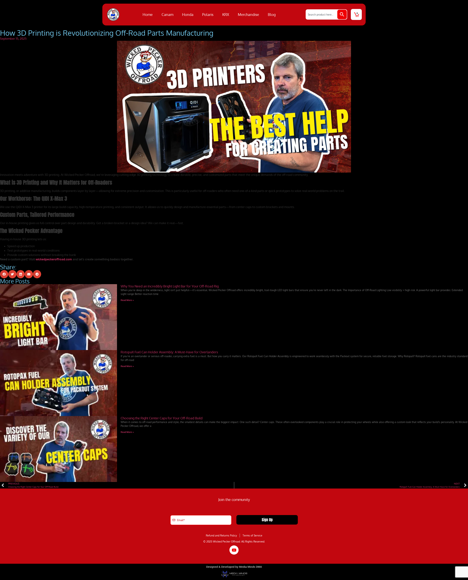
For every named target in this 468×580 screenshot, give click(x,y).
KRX (225, 14)
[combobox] (321, 14)
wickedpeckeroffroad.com (54, 259)
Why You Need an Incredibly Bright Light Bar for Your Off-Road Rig (170, 286)
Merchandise (248, 14)
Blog (272, 14)
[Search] (342, 14)
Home (148, 14)
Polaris (207, 14)
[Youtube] (234, 550)
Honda (187, 14)
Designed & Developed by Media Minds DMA (234, 566)
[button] (4, 274)
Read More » (127, 300)
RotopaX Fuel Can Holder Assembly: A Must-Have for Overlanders (169, 352)
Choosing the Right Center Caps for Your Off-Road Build (162, 418)
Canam (167, 14)
